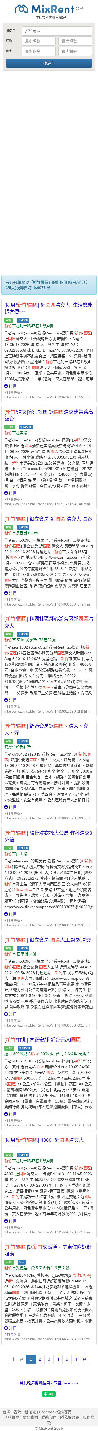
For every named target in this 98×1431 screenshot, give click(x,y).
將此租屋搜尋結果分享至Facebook (49, 1383)
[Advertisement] (49, 123)
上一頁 (17, 1359)
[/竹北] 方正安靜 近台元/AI (42, 1040)
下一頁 (80, 1359)
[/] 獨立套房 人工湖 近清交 (47, 940)
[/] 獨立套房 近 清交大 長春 (48, 519)
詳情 (12, 386)
